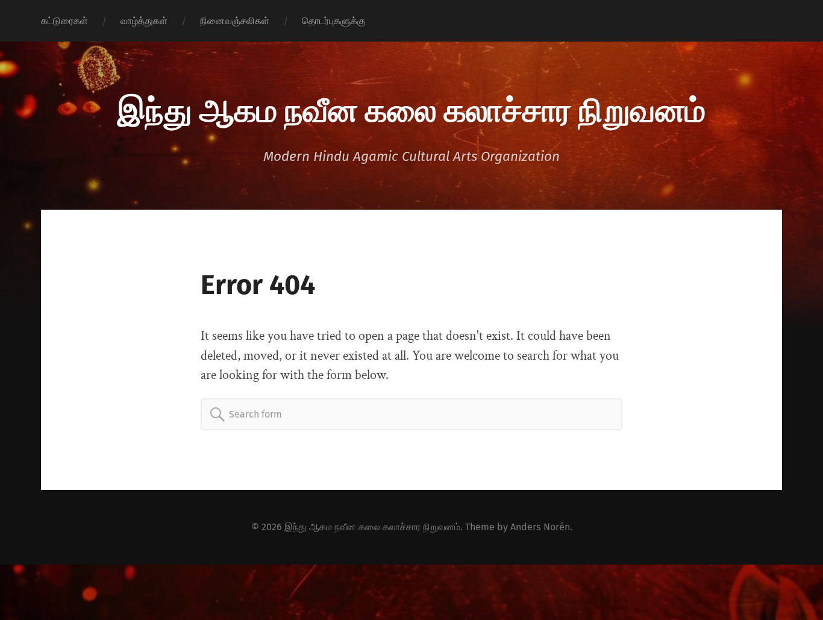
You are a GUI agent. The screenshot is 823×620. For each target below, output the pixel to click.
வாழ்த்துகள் (143, 21)
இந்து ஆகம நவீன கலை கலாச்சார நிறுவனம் (411, 108)
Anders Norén (540, 527)
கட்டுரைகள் (64, 21)
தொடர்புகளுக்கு (334, 21)
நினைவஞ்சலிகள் (234, 21)
